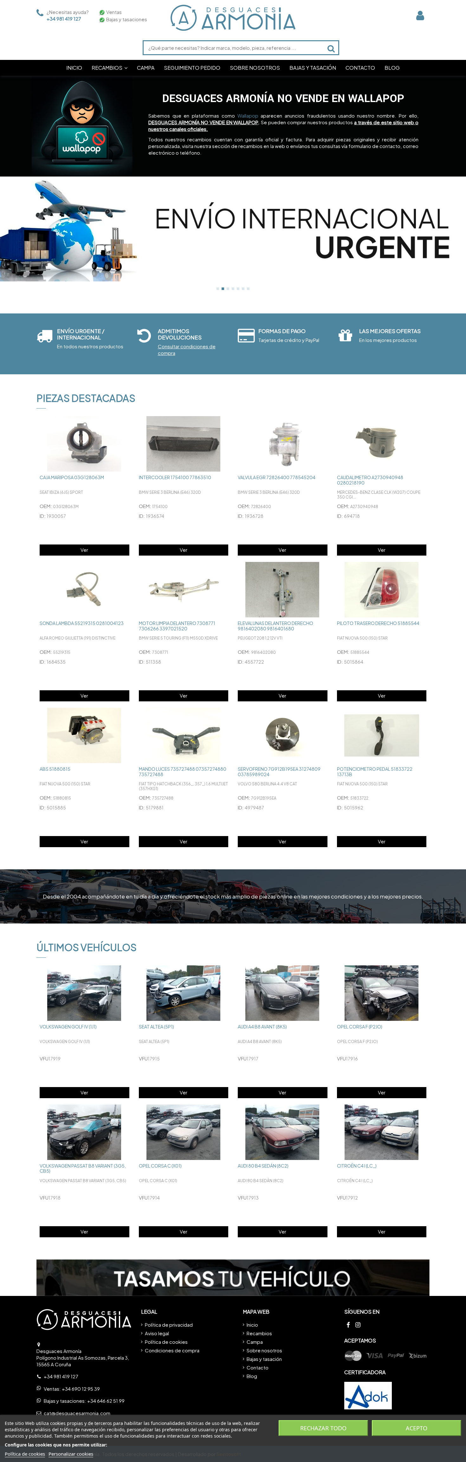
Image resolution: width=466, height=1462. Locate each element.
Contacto (258, 1367)
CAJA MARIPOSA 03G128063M (72, 477)
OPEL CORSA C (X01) (160, 1166)
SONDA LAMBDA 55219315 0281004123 (82, 623)
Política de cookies (166, 1342)
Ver (84, 550)
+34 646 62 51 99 (106, 1401)
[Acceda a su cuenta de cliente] (420, 15)
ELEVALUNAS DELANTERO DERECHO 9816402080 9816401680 (275, 625)
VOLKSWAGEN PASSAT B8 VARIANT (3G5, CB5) (83, 1168)
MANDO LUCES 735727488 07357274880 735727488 (182, 771)
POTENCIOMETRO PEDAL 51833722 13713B (374, 771)
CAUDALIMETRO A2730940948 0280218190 (370, 480)
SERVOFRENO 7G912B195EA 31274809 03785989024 (279, 771)
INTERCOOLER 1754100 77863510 (175, 477)
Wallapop (247, 116)
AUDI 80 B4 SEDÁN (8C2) (263, 1166)
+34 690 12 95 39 (81, 1389)
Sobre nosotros (264, 1350)
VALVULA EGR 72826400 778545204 (276, 477)
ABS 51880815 (55, 769)
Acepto (416, 1428)
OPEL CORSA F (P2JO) (359, 1026)
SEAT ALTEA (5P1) (156, 1026)
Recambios (259, 1333)
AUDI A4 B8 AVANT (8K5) (262, 1026)
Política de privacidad (169, 1325)
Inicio (252, 1325)
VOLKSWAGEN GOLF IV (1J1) (68, 1026)
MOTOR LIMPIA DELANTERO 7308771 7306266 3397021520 (177, 625)
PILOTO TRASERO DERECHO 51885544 (378, 623)
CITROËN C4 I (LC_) (357, 1166)
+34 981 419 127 (64, 19)
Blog (252, 1376)
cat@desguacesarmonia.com (77, 1413)
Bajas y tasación (264, 1359)
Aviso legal (157, 1333)
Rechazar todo (323, 1428)
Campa (255, 1342)
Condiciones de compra (172, 1350)
